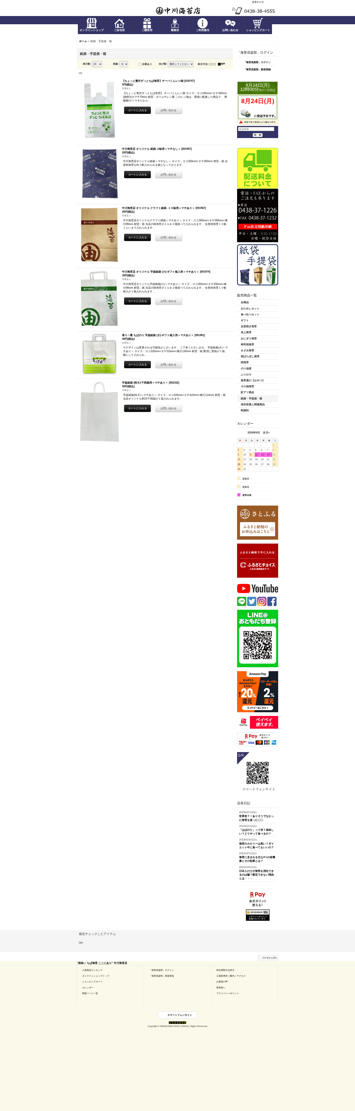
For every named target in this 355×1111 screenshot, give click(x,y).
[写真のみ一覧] (213, 64)
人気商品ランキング (92, 970)
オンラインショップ (92, 30)
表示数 (87, 63)
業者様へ (220, 987)
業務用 (175, 30)
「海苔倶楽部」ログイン (257, 62)
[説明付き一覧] (222, 64)
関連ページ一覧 (90, 993)
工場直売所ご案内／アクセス (231, 976)
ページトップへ (270, 958)
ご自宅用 (119, 30)
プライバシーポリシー (227, 993)
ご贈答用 (147, 30)
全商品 (245, 302)
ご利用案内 (202, 30)
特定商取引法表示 (225, 970)
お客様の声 (222, 981)
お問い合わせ (230, 30)
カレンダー (87, 987)
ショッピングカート (258, 30)
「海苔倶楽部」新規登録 (257, 69)
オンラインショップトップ (95, 976)
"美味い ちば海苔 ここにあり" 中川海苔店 (102, 963)
